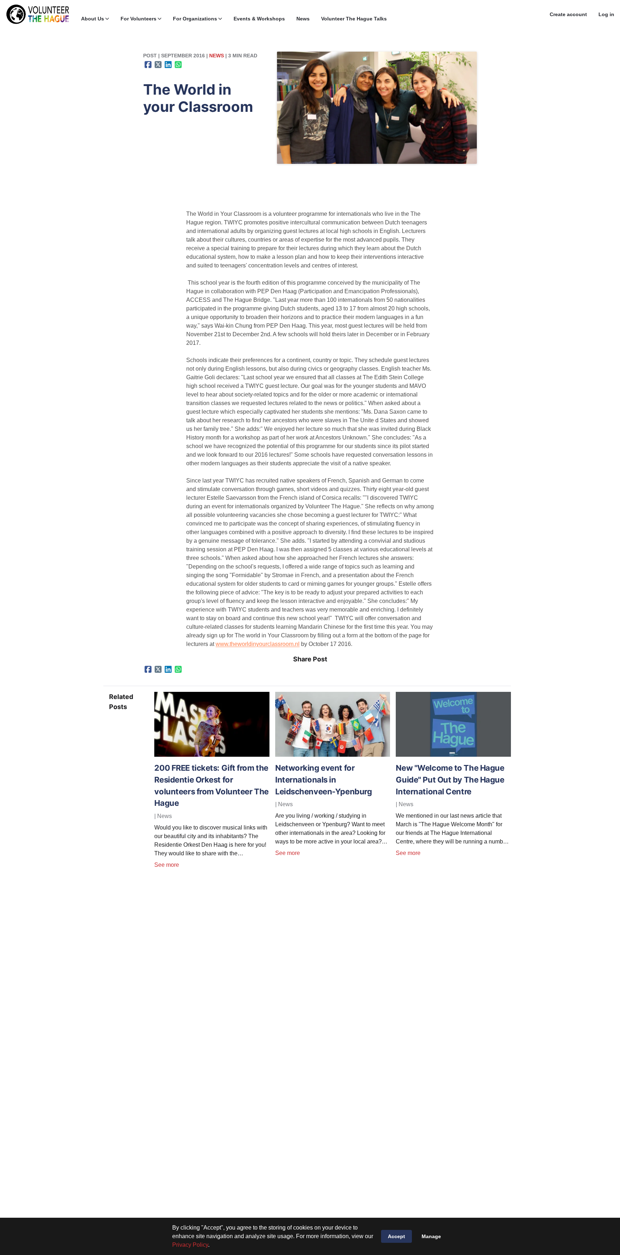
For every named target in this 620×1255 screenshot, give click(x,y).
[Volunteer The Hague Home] (38, 14)
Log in (606, 14)
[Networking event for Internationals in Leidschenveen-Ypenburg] (332, 755)
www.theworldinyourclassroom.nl (258, 644)
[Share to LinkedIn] (168, 65)
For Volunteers (138, 18)
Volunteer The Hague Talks (354, 19)
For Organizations (195, 18)
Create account (568, 14)
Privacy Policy (190, 1245)
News (303, 19)
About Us (92, 18)
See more (166, 865)
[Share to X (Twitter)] (158, 65)
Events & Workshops (259, 19)
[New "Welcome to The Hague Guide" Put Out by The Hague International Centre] (453, 755)
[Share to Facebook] (148, 65)
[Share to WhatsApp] (178, 65)
